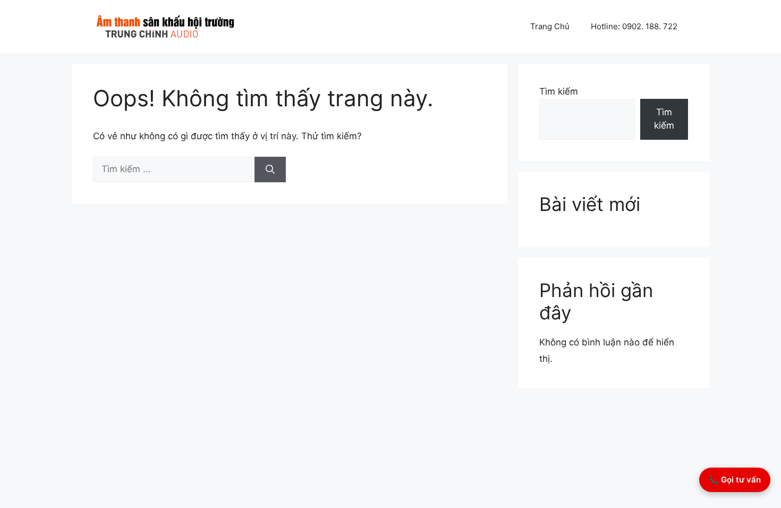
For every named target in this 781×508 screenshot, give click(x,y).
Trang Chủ (550, 26)
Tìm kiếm (558, 91)
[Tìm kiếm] (270, 169)
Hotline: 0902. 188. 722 (634, 26)
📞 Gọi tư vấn (735, 480)
